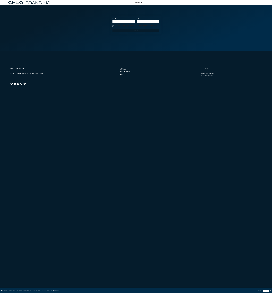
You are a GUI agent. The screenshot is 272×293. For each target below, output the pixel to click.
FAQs (121, 74)
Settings (259, 290)
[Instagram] (11, 84)
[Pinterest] (25, 84)
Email (138, 18)
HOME (121, 68)
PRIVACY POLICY (205, 68)
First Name (115, 18)
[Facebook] (15, 84)
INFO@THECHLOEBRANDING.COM (19, 73)
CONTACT (122, 73)
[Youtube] (21, 84)
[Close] (270, 291)
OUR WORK (123, 70)
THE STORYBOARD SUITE (126, 71)
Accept (265, 290)
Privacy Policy (56, 290)
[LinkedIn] (18, 84)
